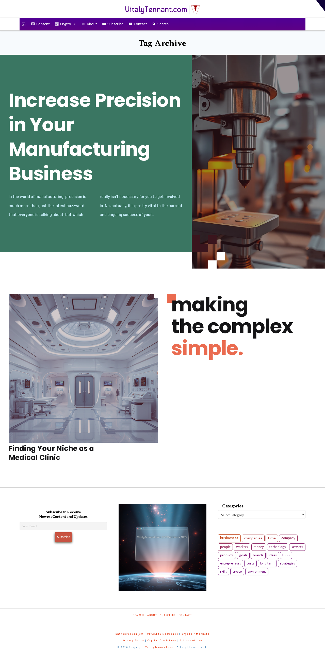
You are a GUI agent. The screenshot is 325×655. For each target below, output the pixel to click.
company (288, 538)
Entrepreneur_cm (130, 634)
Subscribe (115, 24)
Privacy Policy (133, 641)
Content (43, 24)
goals (243, 555)
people (225, 547)
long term (267, 563)
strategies (287, 563)
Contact (140, 24)
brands (258, 555)
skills (223, 571)
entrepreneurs (230, 563)
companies (253, 538)
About (92, 24)
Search (163, 24)
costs (250, 563)
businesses (229, 538)
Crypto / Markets (195, 634)
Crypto (65, 24)
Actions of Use (191, 641)
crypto (237, 571)
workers (242, 547)
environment (257, 571)
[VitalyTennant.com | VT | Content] (180, 622)
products (227, 555)
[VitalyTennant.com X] (158, 622)
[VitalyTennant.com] (24, 24)
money (259, 547)
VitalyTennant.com (160, 647)
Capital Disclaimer (162, 641)
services (297, 547)
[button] (320, 5)
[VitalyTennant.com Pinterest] (169, 622)
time (272, 538)
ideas (273, 555)
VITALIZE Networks (162, 634)
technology (277, 547)
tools (286, 555)
